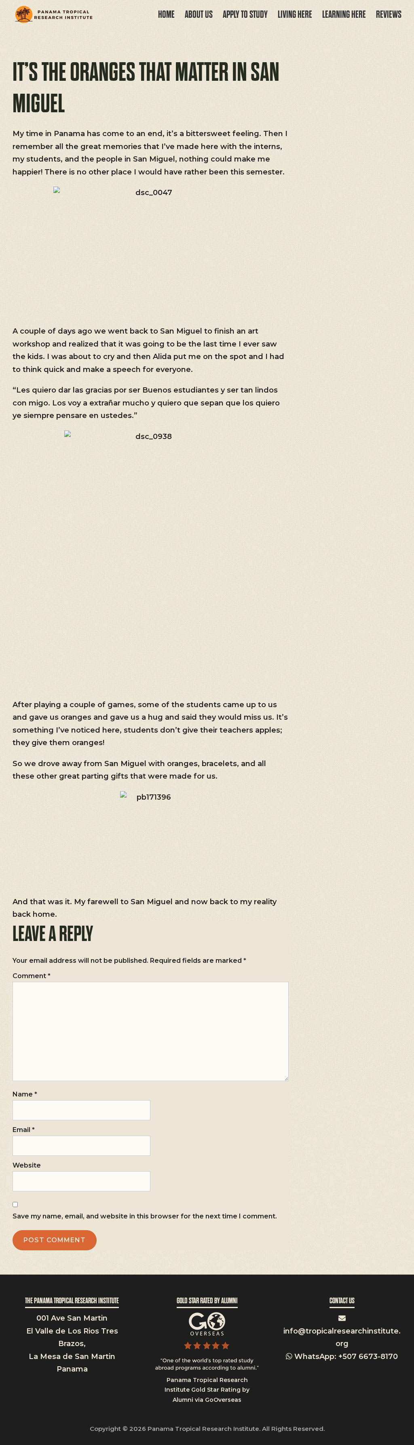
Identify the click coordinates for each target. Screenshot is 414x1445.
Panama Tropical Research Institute (53, 13)
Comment (32, 976)
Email (24, 1130)
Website (27, 1165)
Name (25, 1094)
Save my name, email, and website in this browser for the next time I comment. (145, 1216)
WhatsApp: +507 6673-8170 (345, 1356)
